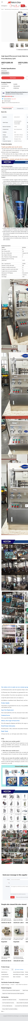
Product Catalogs (19, 969)
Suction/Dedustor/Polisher (18, 972)
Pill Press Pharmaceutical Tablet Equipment (11, 990)
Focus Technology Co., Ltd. (16, 1015)
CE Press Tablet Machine (7, 1005)
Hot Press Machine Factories (8, 1002)
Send (12, 897)
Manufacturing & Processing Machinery (12, 9)
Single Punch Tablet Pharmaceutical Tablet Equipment (13, 993)
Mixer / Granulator (17, 976)
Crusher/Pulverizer (5, 976)
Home (2, 9)
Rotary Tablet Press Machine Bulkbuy (9, 1009)
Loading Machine (4, 974)
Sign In (3, 102)
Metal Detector (4, 972)
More (2, 1011)
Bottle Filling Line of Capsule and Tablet (19, 974)
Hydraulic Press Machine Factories (9, 999)
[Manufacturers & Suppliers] (14, 2)
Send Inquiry (13, 77)
